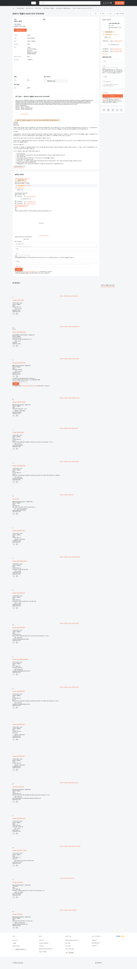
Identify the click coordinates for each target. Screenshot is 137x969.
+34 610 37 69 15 (31, 196)
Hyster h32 (15, 499)
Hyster (28, 35)
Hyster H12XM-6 (17, 914)
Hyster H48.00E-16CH (19, 818)
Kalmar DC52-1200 (18, 300)
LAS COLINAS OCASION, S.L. (22, 178)
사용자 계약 (37, 271)
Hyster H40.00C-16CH (19, 402)
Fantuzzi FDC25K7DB (18, 363)
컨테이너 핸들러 (31, 41)
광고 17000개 (23, 181)
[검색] (41, 3)
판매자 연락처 (16, 946)
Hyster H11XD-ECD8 (18, 627)
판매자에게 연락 (20, 30)
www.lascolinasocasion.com (22, 205)
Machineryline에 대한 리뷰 (45, 948)
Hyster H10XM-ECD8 (18, 465)
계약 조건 (41, 940)
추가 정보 (104, 54)
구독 (16, 383)
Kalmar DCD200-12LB (19, 332)
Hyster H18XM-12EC (18, 530)
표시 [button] (25, 196)
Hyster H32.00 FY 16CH (19, 850)
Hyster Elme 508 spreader (20, 659)
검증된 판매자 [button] (21, 180)
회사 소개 (15, 940)
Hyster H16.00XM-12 (18, 593)
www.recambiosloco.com (21, 206)
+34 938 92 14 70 (31, 201)
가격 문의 (18, 24)
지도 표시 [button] (41, 223)
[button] (91, 13)
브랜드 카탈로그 (43, 951)
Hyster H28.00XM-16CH (19, 561)
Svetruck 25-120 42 (18, 786)
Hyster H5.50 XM (17, 882)
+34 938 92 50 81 (31, 203)
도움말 (14, 943)
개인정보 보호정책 (27, 271)
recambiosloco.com (20, 187)
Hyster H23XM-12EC (18, 691)
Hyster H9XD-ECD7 (18, 432)
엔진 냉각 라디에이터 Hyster (108, 286)
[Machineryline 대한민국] (21, 3)
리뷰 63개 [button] (28, 185)
